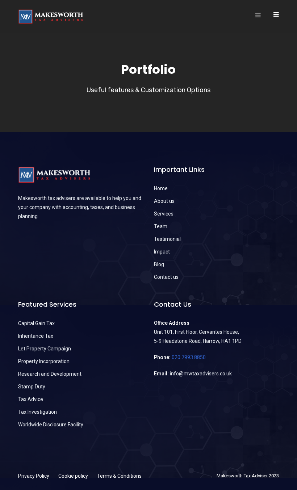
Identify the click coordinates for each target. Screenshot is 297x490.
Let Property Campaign (44, 348)
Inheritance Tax (35, 336)
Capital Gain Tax (36, 323)
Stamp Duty (31, 386)
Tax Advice (30, 399)
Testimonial (167, 239)
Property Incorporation (44, 361)
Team (160, 226)
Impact (162, 252)
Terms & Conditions (119, 476)
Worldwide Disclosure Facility (50, 424)
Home (161, 188)
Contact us (166, 277)
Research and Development (49, 374)
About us (164, 201)
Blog (159, 264)
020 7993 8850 (189, 357)
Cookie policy (73, 476)
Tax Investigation (37, 412)
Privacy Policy (33, 476)
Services (163, 214)
